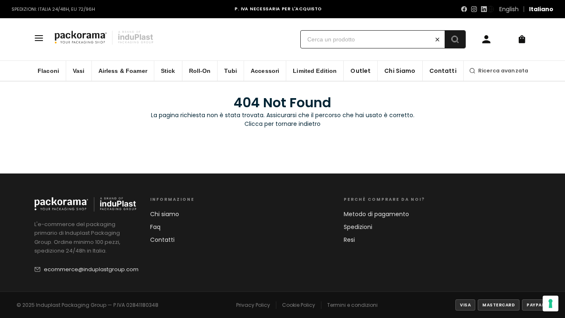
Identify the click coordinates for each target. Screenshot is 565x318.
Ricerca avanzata (503, 70)
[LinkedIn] (484, 9)
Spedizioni (358, 227)
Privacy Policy (253, 304)
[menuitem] (48, 71)
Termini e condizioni (352, 304)
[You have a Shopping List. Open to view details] (522, 39)
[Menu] (39, 39)
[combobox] (366, 39)
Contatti (162, 240)
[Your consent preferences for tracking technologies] (550, 303)
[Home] (106, 39)
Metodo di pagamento (376, 214)
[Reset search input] (438, 39)
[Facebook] (464, 9)
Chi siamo (164, 214)
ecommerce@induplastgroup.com (91, 269)
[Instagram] (474, 9)
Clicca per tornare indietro (282, 124)
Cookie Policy (298, 304)
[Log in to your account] (486, 39)
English (509, 9)
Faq (155, 227)
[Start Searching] (455, 39)
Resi (349, 240)
